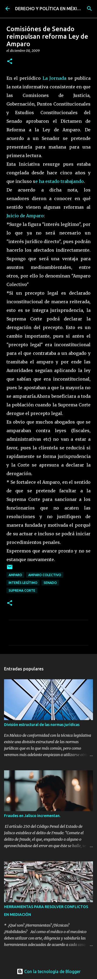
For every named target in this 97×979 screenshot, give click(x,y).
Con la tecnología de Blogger (52, 971)
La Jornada (55, 78)
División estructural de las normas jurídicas (41, 724)
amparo (15, 575)
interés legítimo (23, 582)
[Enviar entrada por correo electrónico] (9, 569)
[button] (9, 61)
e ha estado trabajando (59, 181)
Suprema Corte (22, 590)
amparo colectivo (44, 575)
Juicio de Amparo (25, 215)
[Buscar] (89, 8)
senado (50, 582)
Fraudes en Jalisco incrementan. (32, 816)
